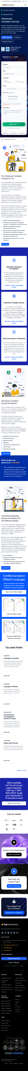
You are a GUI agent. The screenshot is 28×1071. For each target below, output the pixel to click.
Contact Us (18, 1009)
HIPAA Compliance (5, 1025)
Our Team (17, 1006)
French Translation (5, 1003)
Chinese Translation (6, 1006)
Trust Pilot (15, 463)
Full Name (6, 64)
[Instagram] (11, 933)
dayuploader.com (6, 104)
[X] (5, 933)
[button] (14, 98)
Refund (21, 1063)
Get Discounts (7, 965)
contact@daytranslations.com (10, 945)
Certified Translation (6, 987)
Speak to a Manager (14, 886)
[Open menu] (25, 4)
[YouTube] (14, 933)
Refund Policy (4, 1030)
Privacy (7, 1063)
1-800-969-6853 (7, 947)
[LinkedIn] (8, 933)
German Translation (6, 1008)
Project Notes (6, 107)
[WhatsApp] (17, 933)
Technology (18, 983)
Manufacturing (19, 990)
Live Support (21, 965)
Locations (17, 1011)
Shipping (16, 1063)
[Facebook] (2, 933)
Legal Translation (19, 978)
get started (5, 453)
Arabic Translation (5, 1013)
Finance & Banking (19, 985)
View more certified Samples (14, 592)
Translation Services (10, 139)
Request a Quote (6, 37)
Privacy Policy (4, 1023)
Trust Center (4, 1028)
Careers (17, 1002)
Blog (16, 1004)
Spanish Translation (6, 1001)
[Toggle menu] (25, 139)
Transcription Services (6, 989)
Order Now (17, 37)
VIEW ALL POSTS (22, 770)
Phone (4, 86)
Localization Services (6, 984)
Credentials (14, 965)
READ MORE (7, 675)
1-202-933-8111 (7, 950)
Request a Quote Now (14, 803)
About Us (17, 999)
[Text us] (23, 1)
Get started (5, 244)
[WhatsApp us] (26, 1)
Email (4, 71)
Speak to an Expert (7, 41)
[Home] (2, 139)
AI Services (4, 992)
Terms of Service (5, 1020)
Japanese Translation (6, 1010)
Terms (11, 1063)
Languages (6, 77)
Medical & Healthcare (20, 980)
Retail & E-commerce (20, 987)
